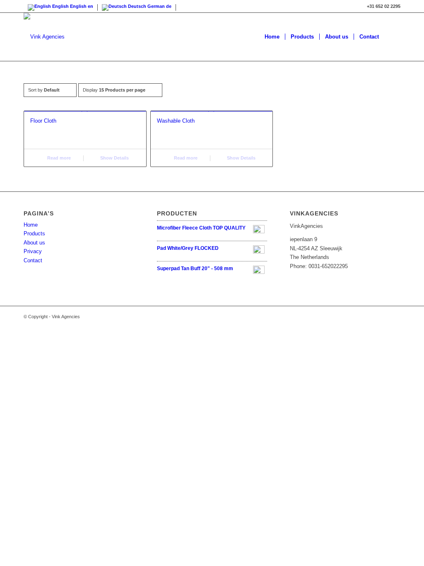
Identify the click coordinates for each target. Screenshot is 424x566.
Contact (33, 260)
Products (34, 233)
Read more (58, 157)
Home (31, 225)
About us (34, 242)
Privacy (33, 251)
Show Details (114, 157)
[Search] (392, 37)
